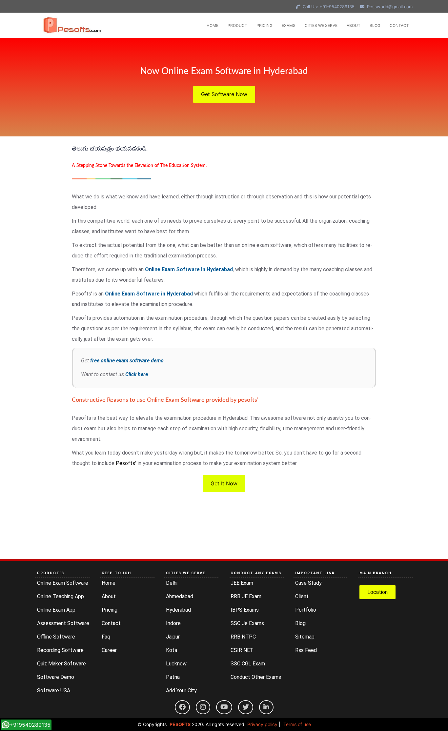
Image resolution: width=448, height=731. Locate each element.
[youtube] (224, 707)
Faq (106, 637)
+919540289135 (30, 724)
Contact (111, 623)
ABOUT (353, 25)
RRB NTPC (243, 637)
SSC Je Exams (247, 623)
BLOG (375, 25)
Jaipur (173, 637)
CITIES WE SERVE (321, 25)
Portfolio (305, 610)
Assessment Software (63, 623)
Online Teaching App (60, 596)
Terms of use (297, 724)
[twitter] (245, 707)
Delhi (171, 583)
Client (302, 596)
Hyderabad (178, 610)
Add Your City (181, 690)
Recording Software (60, 650)
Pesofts (126, 463)
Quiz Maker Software (61, 663)
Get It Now (224, 483)
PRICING (264, 25)
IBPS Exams (245, 610)
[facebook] (182, 707)
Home (108, 583)
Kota (171, 650)
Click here (136, 374)
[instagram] (203, 707)
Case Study (308, 583)
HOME (212, 25)
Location (377, 592)
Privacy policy (262, 724)
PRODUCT (237, 25)
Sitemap (305, 637)
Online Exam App (56, 610)
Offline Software (56, 637)
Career (109, 650)
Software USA (53, 690)
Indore (173, 623)
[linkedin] (266, 707)
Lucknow (176, 663)
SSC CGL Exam (248, 663)
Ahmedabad (179, 596)
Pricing (109, 610)
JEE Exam (242, 583)
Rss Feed (306, 650)
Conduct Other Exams (256, 677)
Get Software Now (224, 94)
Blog (300, 623)
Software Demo (55, 677)
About (109, 596)
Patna (173, 677)
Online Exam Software (62, 583)
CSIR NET (242, 650)
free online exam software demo (127, 360)
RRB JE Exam (246, 596)
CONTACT (399, 25)
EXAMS (288, 25)
